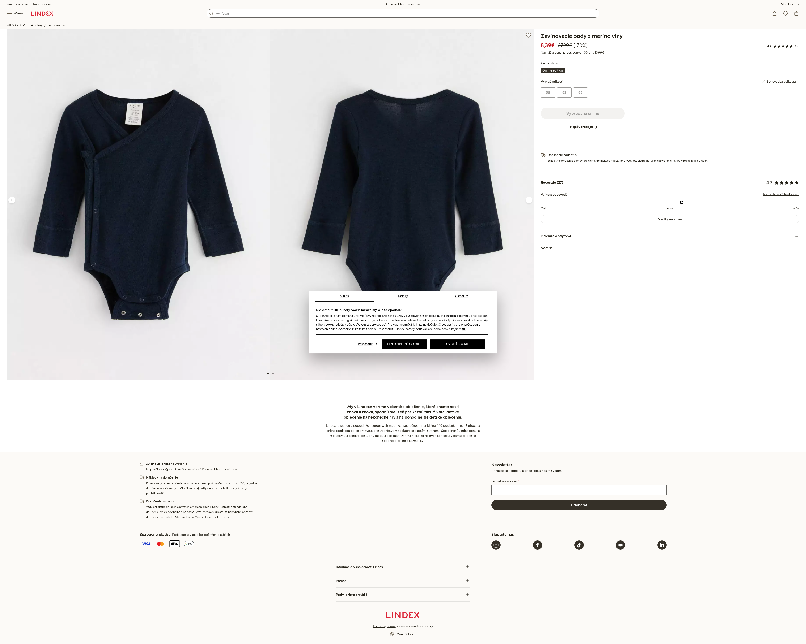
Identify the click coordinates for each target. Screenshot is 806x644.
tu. (464, 329)
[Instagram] (496, 545)
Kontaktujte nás (384, 626)
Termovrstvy (56, 25)
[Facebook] (537, 545)
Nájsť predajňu (42, 4)
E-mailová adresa (505, 481)
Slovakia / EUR (790, 4)
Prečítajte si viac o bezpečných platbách (201, 535)
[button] (138, 204)
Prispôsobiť (365, 344)
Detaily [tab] (403, 296)
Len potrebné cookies (404, 344)
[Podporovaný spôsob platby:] (314, 544)
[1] (267, 373)
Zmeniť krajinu (407, 634)
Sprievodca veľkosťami (783, 82)
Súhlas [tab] (344, 296)
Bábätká (12, 25)
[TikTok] (579, 545)
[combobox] (403, 13)
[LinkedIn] (662, 545)
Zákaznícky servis (17, 4)
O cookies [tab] (461, 296)
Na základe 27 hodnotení (781, 194)
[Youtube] (620, 545)
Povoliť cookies (457, 344)
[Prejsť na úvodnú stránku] (42, 13)
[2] (272, 373)
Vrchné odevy (33, 25)
